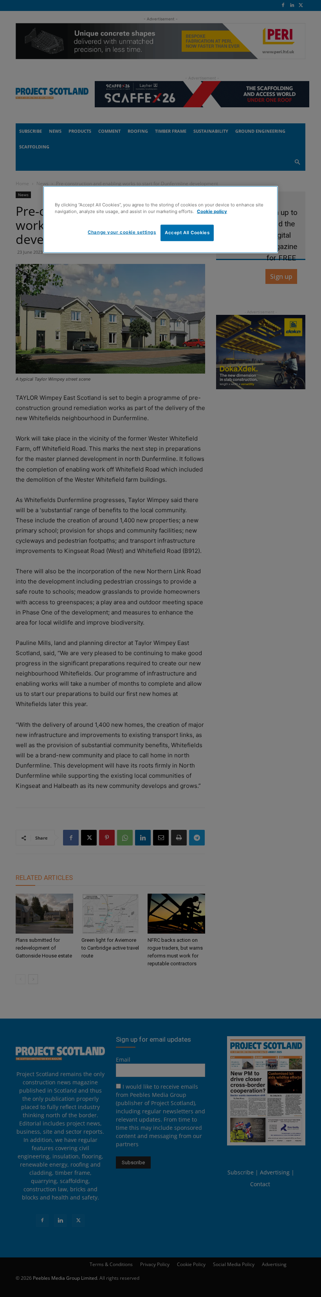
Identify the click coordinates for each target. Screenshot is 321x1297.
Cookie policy (212, 211)
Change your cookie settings (122, 232)
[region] (160, 219)
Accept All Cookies (187, 232)
